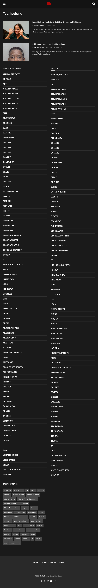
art (27, 490)
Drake (41, 512)
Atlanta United (10, 108)
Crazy (6, 172)
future (41, 517)
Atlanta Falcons (11, 99)
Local (6, 304)
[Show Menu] (4, 4)
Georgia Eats (9, 230)
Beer (5, 113)
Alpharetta (18, 490)
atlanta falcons (33, 495)
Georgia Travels (11, 245)
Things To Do (9, 431)
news (33, 534)
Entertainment (10, 191)
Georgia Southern (12, 235)
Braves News (9, 118)
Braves (34, 508)
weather (7, 475)
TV (4, 445)
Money (6, 313)
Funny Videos (9, 226)
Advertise (43, 563)
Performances (10, 372)
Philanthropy (10, 377)
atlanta (7, 495)
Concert (7, 167)
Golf (19, 525)
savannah (8, 539)
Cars (5, 128)
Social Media (9, 406)
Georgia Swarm (10, 240)
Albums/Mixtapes (11, 74)
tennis (25, 539)
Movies (6, 318)
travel (38, 539)
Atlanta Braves (10, 89)
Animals (7, 79)
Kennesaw (8, 289)
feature (16, 517)
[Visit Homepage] (49, 3)
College (7, 143)
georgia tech (9, 525)
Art (5, 84)
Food (25, 517)
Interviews (8, 279)
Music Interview (11, 328)
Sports (6, 411)
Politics (7, 387)
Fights (6, 211)
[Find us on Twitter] (45, 581)
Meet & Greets (10, 309)
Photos (7, 382)
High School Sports (13, 265)
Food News (8, 221)
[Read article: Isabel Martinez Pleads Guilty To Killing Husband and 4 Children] (16, 30)
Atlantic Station (10, 503)
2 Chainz (7, 490)
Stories (7, 416)
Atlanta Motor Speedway (27, 499)
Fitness (6, 216)
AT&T (33, 490)
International (10, 274)
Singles (6, 396)
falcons (7, 517)
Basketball (24, 503)
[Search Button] (93, 4)
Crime (6, 177)
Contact (61, 563)
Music (6, 323)
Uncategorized (10, 455)
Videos (6, 465)
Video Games (9, 460)
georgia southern (21, 521)
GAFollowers (39, 47)
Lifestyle (7, 294)
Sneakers (7, 401)
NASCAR (24, 534)
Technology (9, 426)
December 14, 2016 (52, 47)
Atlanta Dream (10, 94)
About (35, 563)
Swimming (8, 421)
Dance (6, 186)
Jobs (5, 284)
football (33, 517)
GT (4, 260)
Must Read (8, 343)
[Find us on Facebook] (41, 581)
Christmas (32, 512)
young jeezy (15, 543)
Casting (7, 133)
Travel (6, 440)
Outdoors (8, 362)
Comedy (7, 157)
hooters (7, 530)
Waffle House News (12, 470)
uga (5, 543)
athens (41, 490)
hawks (39, 525)
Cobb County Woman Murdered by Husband (48, 44)
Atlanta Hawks (10, 104)
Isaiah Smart (19, 530)
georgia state (36, 521)
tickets (7, 436)
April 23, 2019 (51, 25)
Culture (7, 182)
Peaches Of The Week (13, 367)
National (7, 348)
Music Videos (9, 338)
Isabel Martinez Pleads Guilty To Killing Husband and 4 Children (56, 22)
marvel (7, 534)
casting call (20, 512)
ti (32, 539)
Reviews (7, 392)
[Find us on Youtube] (51, 581)
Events (6, 196)
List (5, 299)
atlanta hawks (9, 499)
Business (7, 123)
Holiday (6, 270)
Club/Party (8, 138)
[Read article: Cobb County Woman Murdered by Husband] (16, 52)
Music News (8, 333)
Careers (53, 563)
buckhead (8, 512)
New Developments (12, 353)
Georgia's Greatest (12, 250)
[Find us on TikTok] (55, 581)
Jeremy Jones (39, 25)
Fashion (7, 201)
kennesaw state (33, 530)
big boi (25, 508)
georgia (7, 521)
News (5, 357)
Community (8, 162)
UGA (5, 450)
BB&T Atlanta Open (11, 508)
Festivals (7, 206)
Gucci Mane (29, 525)
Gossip (6, 255)
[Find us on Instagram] (48, 581)
